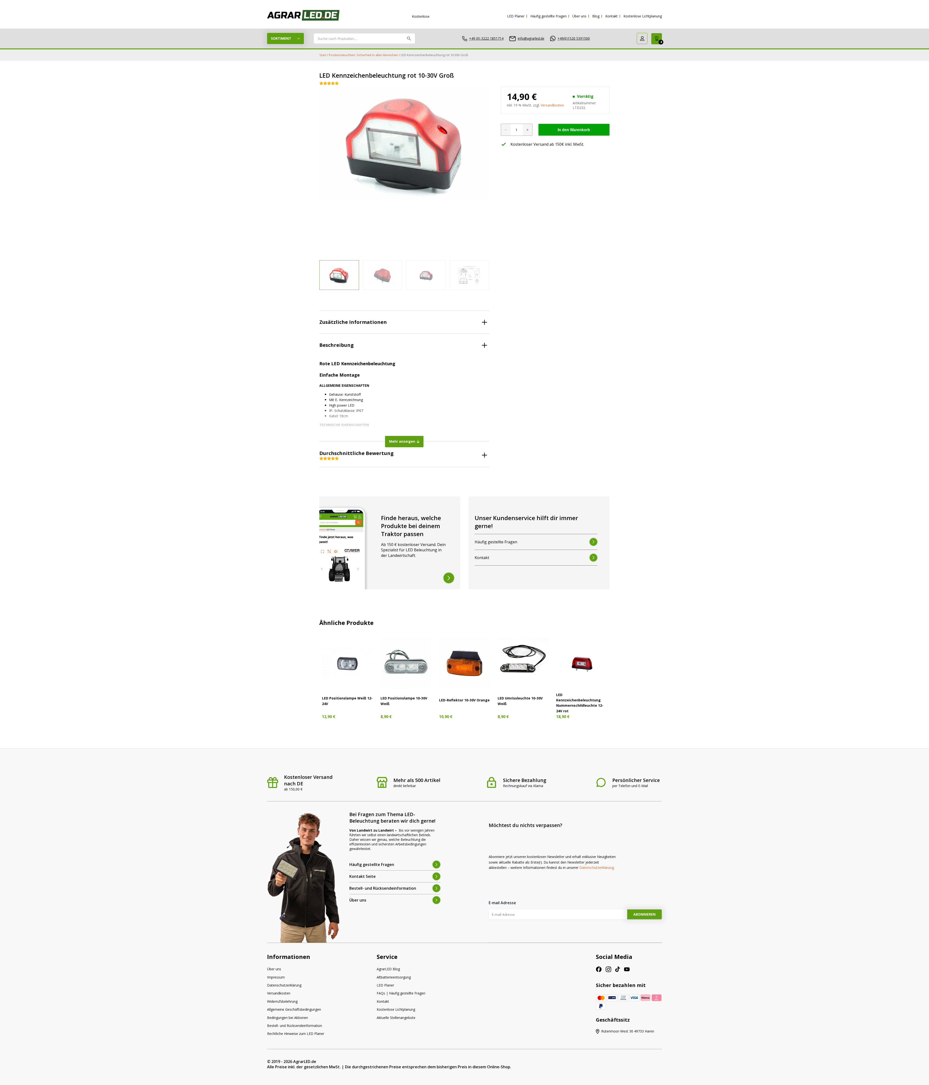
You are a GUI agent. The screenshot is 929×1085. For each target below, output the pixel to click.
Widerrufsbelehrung (282, 1001)
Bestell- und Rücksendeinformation (294, 1025)
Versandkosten (552, 105)
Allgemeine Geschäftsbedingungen (294, 1009)
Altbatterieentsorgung (394, 977)
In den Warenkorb (574, 130)
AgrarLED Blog (388, 969)
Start (322, 55)
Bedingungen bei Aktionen (287, 1017)
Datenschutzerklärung (596, 867)
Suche (409, 38)
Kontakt (611, 16)
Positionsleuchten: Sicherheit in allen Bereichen (363, 55)
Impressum (276, 977)
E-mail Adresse (502, 902)
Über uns (579, 16)
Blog (595, 16)
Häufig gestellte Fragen (548, 16)
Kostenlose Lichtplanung (642, 16)
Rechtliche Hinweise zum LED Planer (295, 1033)
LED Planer (515, 16)
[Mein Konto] (642, 38)
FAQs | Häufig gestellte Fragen (401, 993)
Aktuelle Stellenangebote (396, 1017)
